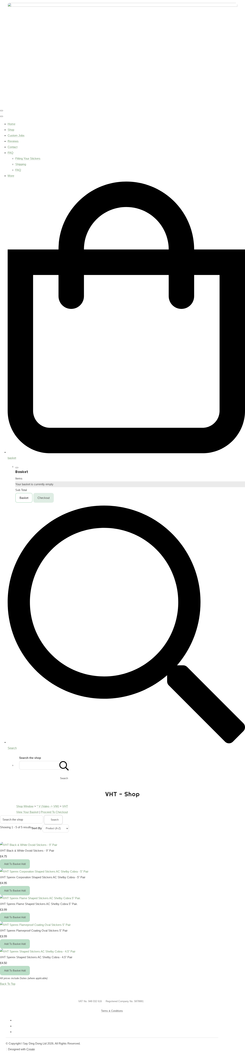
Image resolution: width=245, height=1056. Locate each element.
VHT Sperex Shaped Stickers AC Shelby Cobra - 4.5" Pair (36, 957)
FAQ (10, 152)
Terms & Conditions (112, 1010)
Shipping (20, 164)
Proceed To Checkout (54, 812)
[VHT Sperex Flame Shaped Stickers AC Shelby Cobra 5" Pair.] (40, 898)
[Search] (64, 765)
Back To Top (7, 983)
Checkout (44, 497)
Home (11, 124)
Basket (24, 497)
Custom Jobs (16, 135)
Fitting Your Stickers (27, 158)
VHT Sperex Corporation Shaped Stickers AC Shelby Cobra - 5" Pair (42, 877)
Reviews (13, 141)
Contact (12, 147)
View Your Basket (27, 812)
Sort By (37, 828)
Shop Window (24, 806)
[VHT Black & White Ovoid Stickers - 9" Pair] (28, 844)
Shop (11, 129)
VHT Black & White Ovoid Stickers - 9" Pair (27, 850)
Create (30, 1049)
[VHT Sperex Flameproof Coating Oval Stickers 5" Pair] (35, 924)
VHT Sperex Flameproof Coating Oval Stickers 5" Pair (34, 930)
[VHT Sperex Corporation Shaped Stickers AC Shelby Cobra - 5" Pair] (44, 871)
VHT (65, 806)
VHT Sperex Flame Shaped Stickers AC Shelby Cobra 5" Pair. (39, 903)
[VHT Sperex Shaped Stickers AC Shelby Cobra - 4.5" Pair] (37, 951)
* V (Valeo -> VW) (48, 806)
